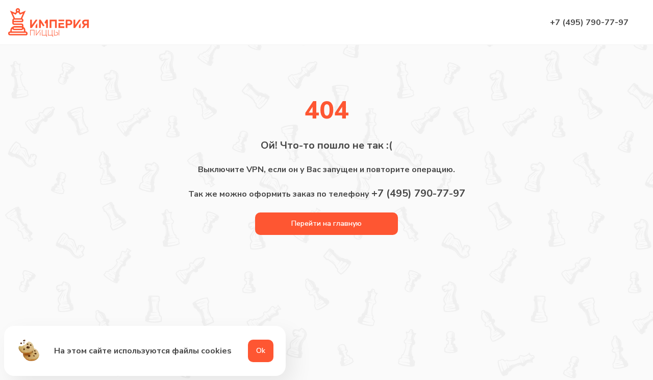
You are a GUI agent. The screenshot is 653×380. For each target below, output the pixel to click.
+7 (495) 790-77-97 (589, 22)
